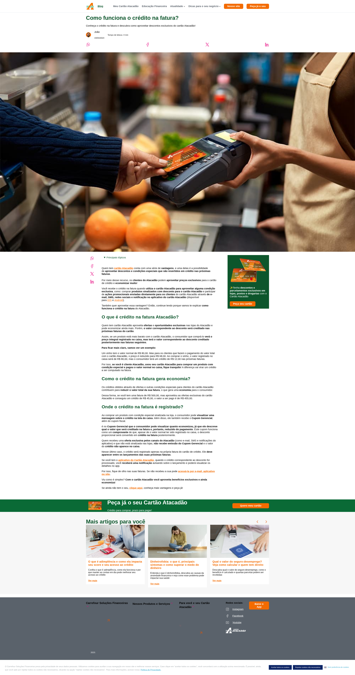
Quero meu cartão (250, 505)
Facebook (237, 615)
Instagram (238, 609)
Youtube (236, 622)
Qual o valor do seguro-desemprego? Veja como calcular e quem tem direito (237, 563)
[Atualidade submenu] (184, 6)
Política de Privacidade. (151, 670)
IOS (109, 300)
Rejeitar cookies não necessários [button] (307, 667)
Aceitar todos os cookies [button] (280, 667)
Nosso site (233, 6)
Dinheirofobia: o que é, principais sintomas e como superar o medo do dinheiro (174, 564)
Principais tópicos (116, 257)
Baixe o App (259, 605)
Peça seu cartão (242, 303)
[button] (336, 667)
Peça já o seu (258, 6)
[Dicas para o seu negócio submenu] (220, 6)
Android (118, 300)
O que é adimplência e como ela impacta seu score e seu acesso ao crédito (115, 563)
